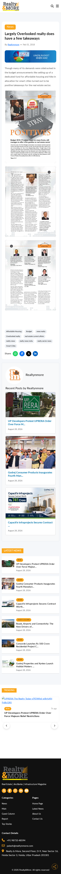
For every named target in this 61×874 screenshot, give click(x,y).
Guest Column (8, 814)
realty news (10, 341)
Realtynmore (13, 45)
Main (4, 809)
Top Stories (7, 824)
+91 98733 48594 (15, 840)
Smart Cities (11, 346)
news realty (41, 331)
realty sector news (44, 341)
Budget (29, 331)
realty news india (26, 341)
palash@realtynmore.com (19, 846)
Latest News (38, 809)
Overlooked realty (13, 336)
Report (5, 819)
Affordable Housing (13, 331)
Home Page (37, 804)
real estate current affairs (34, 336)
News (4, 804)
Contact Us (37, 819)
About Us (36, 814)
